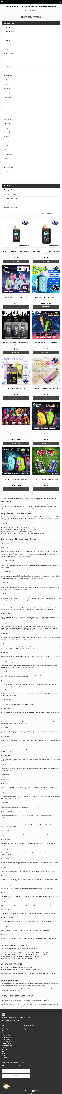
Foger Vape (7, 101)
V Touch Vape (7, 171)
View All (24, 1033)
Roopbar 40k (7, 66)
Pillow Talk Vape (8, 154)
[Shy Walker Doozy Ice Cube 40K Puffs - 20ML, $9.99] (46, 234)
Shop (3, 1051)
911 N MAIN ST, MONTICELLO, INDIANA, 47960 (17, 1017)
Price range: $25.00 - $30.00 (10, 207)
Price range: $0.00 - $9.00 (10, 190)
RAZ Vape (6, 163)
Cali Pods (6, 36)
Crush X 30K (7, 40)
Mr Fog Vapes (7, 132)
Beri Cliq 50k (7, 27)
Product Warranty (7, 1037)
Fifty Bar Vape (7, 93)
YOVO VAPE (7, 84)
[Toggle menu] (2, 2)
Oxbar (5, 150)
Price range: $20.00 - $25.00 (10, 203)
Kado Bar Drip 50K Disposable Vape (46, 434)
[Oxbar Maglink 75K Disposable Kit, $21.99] (46, 325)
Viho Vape (6, 80)
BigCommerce (33, 1093)
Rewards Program (7, 1041)
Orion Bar (6, 145)
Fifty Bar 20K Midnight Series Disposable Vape (16, 344)
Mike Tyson (7, 128)
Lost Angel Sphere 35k (9, 58)
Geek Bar (6, 106)
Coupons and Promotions (9, 1031)
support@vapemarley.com (11, 1020)
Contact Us (5, 1055)
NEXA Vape (6, 136)
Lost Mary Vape (7, 123)
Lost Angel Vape (8, 119)
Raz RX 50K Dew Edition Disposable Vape (46, 479)
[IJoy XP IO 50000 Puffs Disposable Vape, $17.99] (46, 370)
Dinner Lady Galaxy (8, 45)
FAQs (3, 1033)
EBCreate (6, 49)
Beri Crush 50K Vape (9, 31)
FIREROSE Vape (8, 97)
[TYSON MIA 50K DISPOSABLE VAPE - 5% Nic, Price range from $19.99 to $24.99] (16, 416)
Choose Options (16, 307)
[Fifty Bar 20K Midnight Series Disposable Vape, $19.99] (16, 325)
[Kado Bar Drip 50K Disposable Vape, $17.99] (46, 416)
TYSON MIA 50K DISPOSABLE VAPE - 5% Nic (16, 434)
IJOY (5, 110)
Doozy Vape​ (7, 176)
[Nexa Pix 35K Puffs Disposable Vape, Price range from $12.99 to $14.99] (46, 279)
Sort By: (42, 213)
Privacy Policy (6, 1035)
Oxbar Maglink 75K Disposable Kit (46, 343)
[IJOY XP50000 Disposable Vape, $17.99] (16, 370)
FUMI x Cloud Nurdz (8, 53)
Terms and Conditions (8, 1045)
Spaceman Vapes (8, 75)
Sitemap (4, 1057)
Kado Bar (6, 115)
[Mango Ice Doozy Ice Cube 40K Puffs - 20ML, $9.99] (16, 234)
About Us (4, 1049)
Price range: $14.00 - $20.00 (10, 198)
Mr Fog (24, 1029)
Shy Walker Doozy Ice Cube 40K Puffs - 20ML (46, 252)
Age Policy (5, 1029)
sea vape (6, 71)
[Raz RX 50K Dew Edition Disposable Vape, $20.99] (46, 461)
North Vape (7, 141)
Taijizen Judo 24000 (8, 167)
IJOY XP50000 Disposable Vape (16, 388)
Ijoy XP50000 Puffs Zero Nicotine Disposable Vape (16, 298)
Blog (3, 1053)
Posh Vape (6, 158)
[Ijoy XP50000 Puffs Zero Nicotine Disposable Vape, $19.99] (16, 279)
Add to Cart (16, 261)
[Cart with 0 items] (60, 2)
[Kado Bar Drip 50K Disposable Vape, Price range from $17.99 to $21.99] (16, 461)
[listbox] (52, 213)
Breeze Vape (7, 88)
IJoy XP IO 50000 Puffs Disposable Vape (46, 388)
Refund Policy (6, 1039)
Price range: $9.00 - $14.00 (10, 194)
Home (4, 1047)
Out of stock (46, 352)
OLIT (5, 62)
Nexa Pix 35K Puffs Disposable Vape (46, 297)
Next (57, 494)
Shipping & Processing (8, 1043)
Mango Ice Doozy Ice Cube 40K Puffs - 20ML (16, 252)
